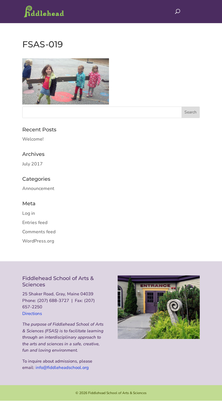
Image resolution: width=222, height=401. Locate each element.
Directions (32, 313)
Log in (28, 213)
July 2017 (32, 164)
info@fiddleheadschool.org (62, 367)
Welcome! (33, 139)
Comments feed (39, 232)
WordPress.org (38, 241)
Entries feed (34, 222)
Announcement (38, 188)
